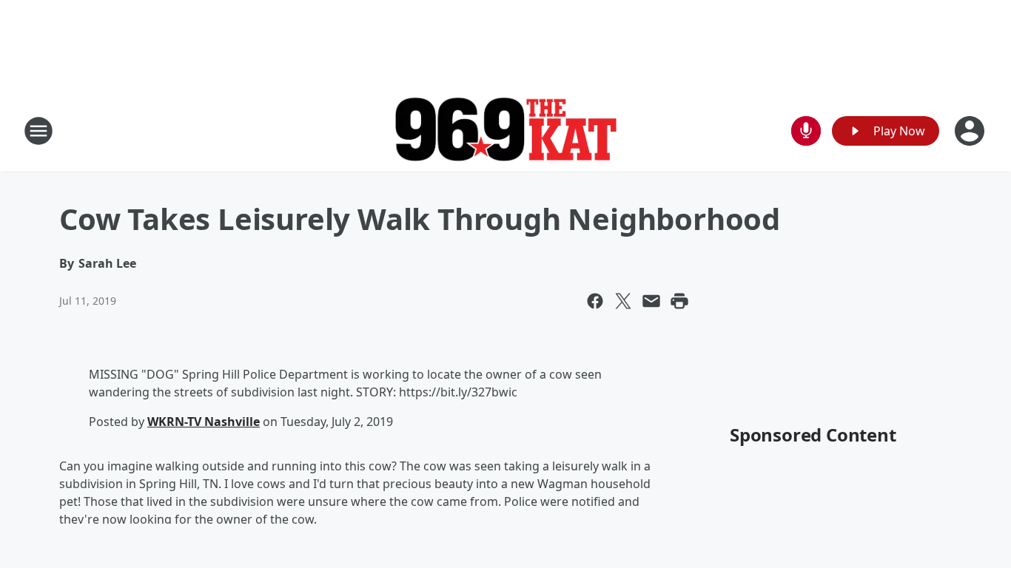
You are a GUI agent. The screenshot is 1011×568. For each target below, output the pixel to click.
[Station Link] (505, 131)
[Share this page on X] (623, 301)
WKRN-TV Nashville (203, 421)
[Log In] (971, 131)
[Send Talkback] (806, 131)
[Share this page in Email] (651, 301)
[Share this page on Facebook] (595, 301)
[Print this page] (679, 301)
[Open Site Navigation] (38, 131)
